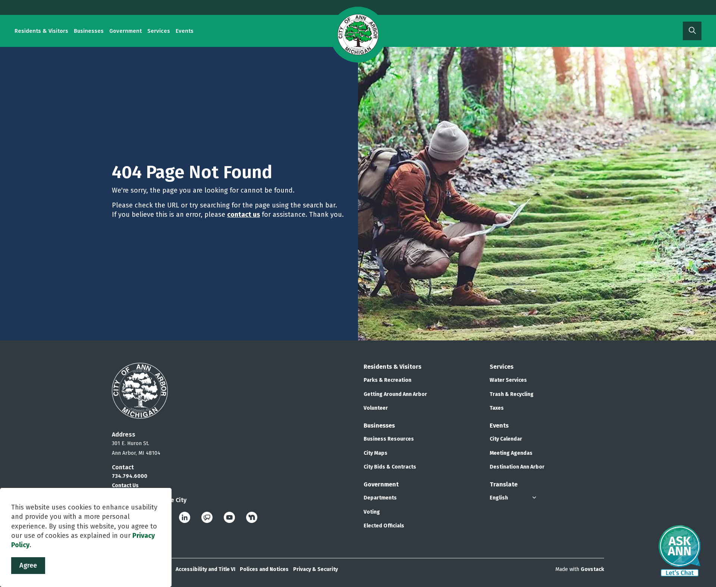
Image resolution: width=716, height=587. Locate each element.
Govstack (592, 569)
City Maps (375, 453)
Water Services (508, 380)
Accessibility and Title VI (205, 569)
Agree (28, 565)
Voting (372, 512)
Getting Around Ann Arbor (395, 394)
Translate (504, 484)
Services (158, 31)
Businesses (89, 31)
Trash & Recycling (512, 394)
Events (185, 31)
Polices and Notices (264, 569)
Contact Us (125, 485)
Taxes (497, 408)
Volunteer (376, 408)
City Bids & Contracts (390, 467)
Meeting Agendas (511, 453)
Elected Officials (384, 526)
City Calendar (506, 439)
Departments (380, 498)
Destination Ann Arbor (517, 467)
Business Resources (389, 439)
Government (125, 31)
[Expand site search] (692, 31)
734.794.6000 (129, 476)
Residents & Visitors (41, 31)
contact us (243, 214)
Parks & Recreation (387, 380)
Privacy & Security (315, 569)
